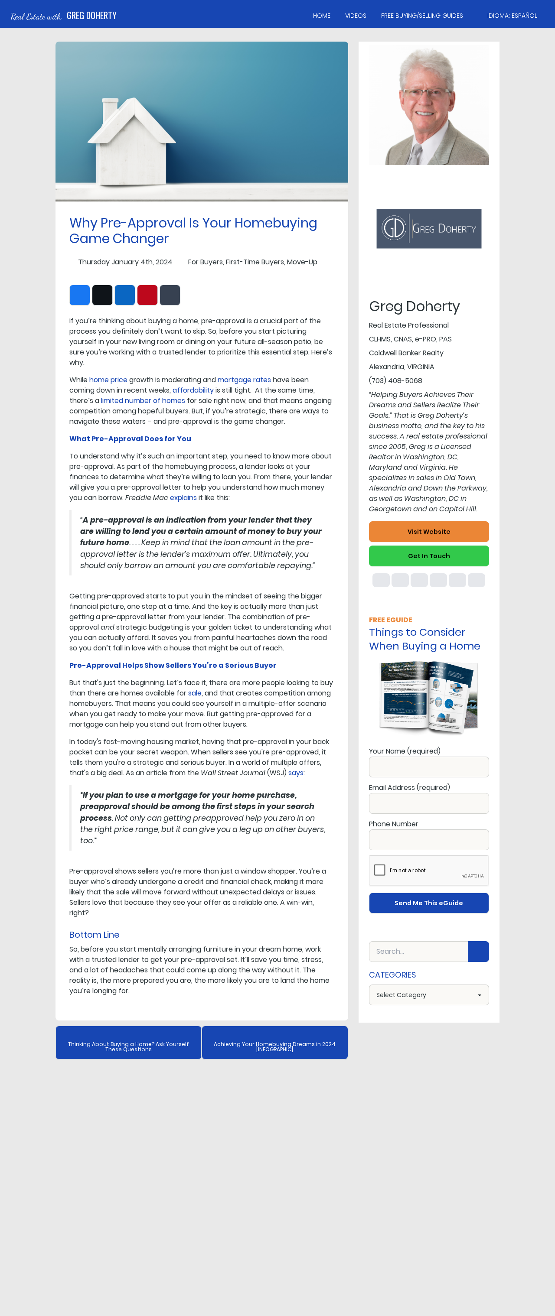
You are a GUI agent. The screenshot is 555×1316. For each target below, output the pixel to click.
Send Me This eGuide (429, 903)
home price (108, 380)
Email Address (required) (409, 788)
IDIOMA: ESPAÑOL (512, 15)
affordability (193, 390)
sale (195, 693)
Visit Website (429, 531)
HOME (321, 15)
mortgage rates (244, 380)
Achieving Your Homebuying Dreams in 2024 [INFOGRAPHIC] (275, 1046)
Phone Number (393, 824)
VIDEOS (355, 15)
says (296, 773)
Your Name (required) (405, 751)
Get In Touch (429, 556)
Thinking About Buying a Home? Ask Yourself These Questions (128, 1046)
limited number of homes (143, 401)
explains (183, 498)
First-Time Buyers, (255, 262)
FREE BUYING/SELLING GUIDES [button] (422, 15)
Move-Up (302, 262)
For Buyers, (206, 262)
